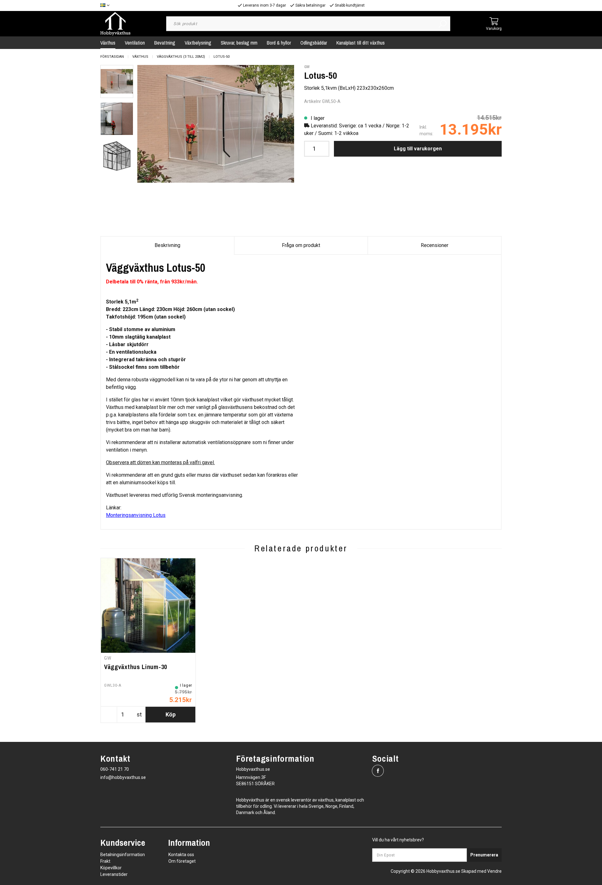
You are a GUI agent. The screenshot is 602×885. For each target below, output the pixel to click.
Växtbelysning (198, 42)
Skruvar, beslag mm (239, 42)
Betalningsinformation (122, 854)
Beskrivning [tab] (167, 245)
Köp (171, 714)
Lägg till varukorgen (418, 149)
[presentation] (116, 81)
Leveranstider (114, 874)
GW (306, 66)
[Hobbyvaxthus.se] (115, 23)
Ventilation (135, 42)
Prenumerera (484, 854)
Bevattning (164, 42)
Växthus (107, 42)
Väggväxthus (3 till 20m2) (181, 57)
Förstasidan (112, 57)
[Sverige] (106, 5)
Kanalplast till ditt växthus (360, 42)
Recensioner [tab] (434, 245)
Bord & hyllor (279, 42)
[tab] (117, 81)
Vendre (494, 871)
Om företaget (182, 861)
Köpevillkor (111, 867)
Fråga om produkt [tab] (301, 245)
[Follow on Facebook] (377, 770)
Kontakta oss (181, 854)
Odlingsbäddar (313, 42)
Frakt (105, 861)
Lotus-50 (222, 57)
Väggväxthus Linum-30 (135, 666)
